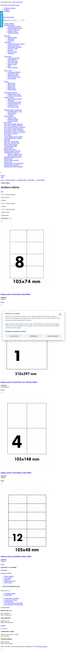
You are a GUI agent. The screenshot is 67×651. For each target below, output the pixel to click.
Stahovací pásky (12, 64)
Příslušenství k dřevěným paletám (13, 166)
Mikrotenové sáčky (13, 75)
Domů (2, 180)
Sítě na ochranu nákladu (10, 144)
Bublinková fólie (12, 37)
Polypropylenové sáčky (14, 77)
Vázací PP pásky (12, 59)
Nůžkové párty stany (10, 149)
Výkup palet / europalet (10, 600)
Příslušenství (11, 53)
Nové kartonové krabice (14, 26)
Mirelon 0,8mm (12, 89)
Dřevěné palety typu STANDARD (13, 163)
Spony (9, 66)
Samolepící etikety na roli (15, 111)
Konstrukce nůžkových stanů (12, 151)
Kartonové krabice (9, 25)
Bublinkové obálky (13, 119)
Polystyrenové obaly (13, 107)
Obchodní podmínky (10, 8)
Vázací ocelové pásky (14, 58)
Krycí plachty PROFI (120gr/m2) (13, 125)
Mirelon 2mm (11, 83)
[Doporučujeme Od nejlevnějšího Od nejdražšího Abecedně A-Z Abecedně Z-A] (6, 218)
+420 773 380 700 (17, 2)
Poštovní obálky (8, 116)
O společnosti (8, 595)
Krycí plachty (8, 122)
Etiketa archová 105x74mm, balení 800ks (15, 294)
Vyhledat (3, 20)
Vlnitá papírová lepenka (10, 92)
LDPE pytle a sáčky (13, 73)
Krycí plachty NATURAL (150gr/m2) (14, 127)
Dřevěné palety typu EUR (11, 160)
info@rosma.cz (15, 5)
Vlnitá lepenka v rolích (14, 94)
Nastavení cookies (53, 336)
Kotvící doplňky (8, 147)
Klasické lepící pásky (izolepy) (16, 44)
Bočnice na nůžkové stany (15, 155)
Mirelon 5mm (11, 86)
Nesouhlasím (33, 336)
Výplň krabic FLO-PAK (14, 102)
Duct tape (10, 50)
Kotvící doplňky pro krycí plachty (13, 136)
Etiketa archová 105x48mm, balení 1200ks (16, 556)
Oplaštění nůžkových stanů (11, 152)
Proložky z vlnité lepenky (15, 95)
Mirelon (6, 81)
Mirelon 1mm (11, 88)
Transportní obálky (13, 121)
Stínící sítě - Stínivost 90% (11, 141)
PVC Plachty (7, 135)
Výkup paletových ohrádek (11, 598)
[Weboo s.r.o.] (42, 646)
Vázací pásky (8, 56)
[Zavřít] (60, 314)
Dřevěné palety (8, 158)
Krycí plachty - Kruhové (11, 133)
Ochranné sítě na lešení (10, 146)
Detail (2, 302)
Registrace (7, 11)
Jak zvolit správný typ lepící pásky (13, 604)
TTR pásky (11, 114)
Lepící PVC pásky (13, 48)
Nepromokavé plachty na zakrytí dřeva (15, 132)
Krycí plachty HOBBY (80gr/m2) (13, 124)
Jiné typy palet (8, 162)
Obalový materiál (9, 23)
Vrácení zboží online (11, 586)
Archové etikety (12, 113)
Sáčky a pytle (8, 70)
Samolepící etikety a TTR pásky (13, 110)
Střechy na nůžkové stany (15, 154)
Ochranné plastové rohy (14, 103)
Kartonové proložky (13, 33)
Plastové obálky (12, 118)
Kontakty (6, 9)
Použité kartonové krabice (15, 28)
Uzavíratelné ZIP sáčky (14, 72)
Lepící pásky (7, 42)
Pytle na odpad (12, 78)
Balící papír (11, 100)
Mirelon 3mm (11, 84)
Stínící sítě (7, 140)
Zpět (2, 191)
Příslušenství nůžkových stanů (12, 157)
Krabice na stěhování (13, 29)
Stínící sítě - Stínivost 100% (11, 143)
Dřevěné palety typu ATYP (11, 165)
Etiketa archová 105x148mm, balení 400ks (16, 473)
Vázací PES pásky (13, 62)
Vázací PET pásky (13, 61)
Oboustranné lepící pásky (15, 47)
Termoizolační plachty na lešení (13, 138)
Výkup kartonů (8, 601)
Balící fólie (7, 36)
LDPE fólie (11, 40)
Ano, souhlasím (14, 336)
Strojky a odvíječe (13, 67)
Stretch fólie (11, 39)
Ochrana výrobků (9, 97)
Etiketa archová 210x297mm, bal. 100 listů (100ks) (19, 382)
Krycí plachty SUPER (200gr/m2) (13, 129)
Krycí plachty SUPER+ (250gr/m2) (14, 130)
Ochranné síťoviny (13, 105)
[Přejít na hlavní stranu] (7, 17)
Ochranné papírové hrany (15, 99)
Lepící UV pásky (12, 51)
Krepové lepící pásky (13, 45)
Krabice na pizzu (12, 31)
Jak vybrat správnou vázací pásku (13, 603)
